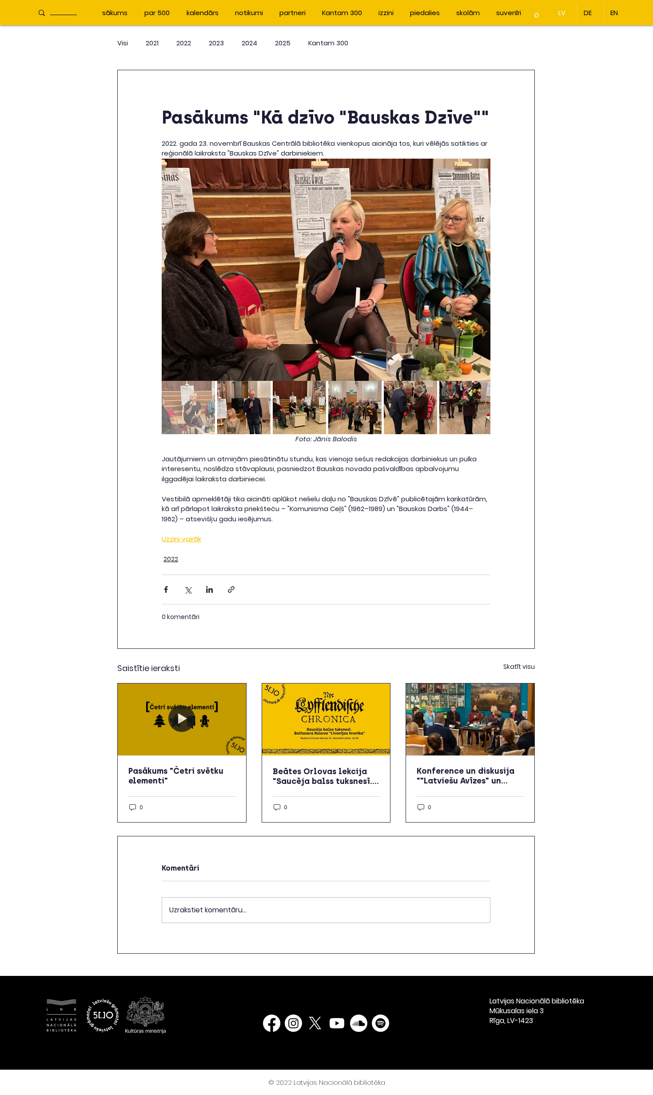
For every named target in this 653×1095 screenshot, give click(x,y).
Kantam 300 (328, 43)
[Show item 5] (410, 407)
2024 (249, 43)
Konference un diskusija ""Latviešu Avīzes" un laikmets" (465, 776)
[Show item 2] (244, 407)
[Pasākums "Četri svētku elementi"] (182, 719)
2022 (183, 43)
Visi (122, 43)
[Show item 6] (466, 407)
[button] (536, 12)
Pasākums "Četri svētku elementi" (175, 776)
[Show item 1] (188, 407)
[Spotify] (380, 1023)
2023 (216, 43)
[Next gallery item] (480, 269)
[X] (315, 1023)
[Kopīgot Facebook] (166, 589)
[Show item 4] (355, 407)
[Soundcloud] (358, 1023)
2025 (283, 43)
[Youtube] (337, 1023)
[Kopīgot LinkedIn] (209, 589)
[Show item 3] (299, 407)
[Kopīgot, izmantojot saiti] (231, 589)
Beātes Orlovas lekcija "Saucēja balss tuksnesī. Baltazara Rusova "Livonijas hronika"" (322, 776)
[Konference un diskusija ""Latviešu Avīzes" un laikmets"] (470, 719)
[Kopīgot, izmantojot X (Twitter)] (187, 589)
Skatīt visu (519, 666)
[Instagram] (293, 1023)
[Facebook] (271, 1023)
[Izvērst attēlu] (326, 270)
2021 (152, 43)
